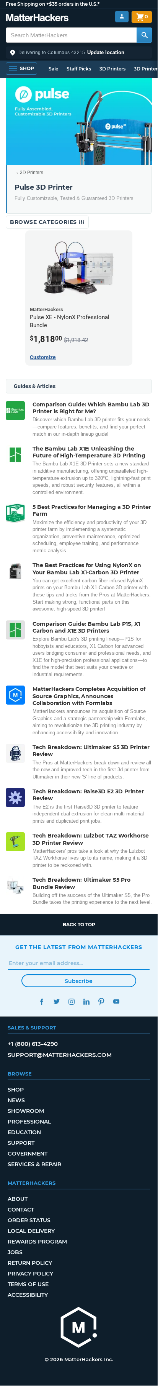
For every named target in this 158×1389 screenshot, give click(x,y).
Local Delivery (31, 1231)
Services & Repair (34, 1164)
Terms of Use (28, 1284)
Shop (16, 1089)
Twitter (56, 1001)
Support (21, 1143)
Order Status (29, 1220)
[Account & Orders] (122, 16)
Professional (29, 1121)
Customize (43, 357)
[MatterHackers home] (37, 18)
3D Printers (112, 69)
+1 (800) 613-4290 (33, 1043)
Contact (21, 1209)
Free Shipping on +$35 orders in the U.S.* (52, 4)
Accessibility (28, 1294)
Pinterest (101, 1001)
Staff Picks (79, 69)
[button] (79, 52)
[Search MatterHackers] (144, 35)
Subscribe (79, 981)
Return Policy (30, 1263)
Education (24, 1132)
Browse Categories (44, 222)
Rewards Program (37, 1241)
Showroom (26, 1111)
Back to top (79, 924)
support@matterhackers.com (60, 1054)
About (18, 1199)
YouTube (116, 1001)
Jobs (15, 1252)
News (16, 1100)
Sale (53, 69)
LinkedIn (86, 1001)
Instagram (71, 1001)
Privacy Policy (30, 1273)
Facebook (41, 1001)
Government (27, 1153)
